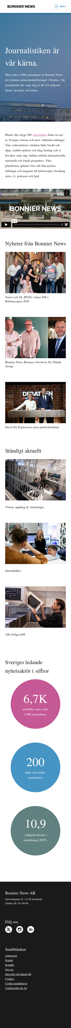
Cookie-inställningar (16, 983)
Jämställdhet (13, 571)
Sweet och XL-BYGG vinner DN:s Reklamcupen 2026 (27, 299)
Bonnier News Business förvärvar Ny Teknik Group (33, 364)
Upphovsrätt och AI (16, 988)
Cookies (9, 979)
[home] (20, 6)
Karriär (9, 960)
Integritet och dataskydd (18, 974)
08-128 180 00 (21, 903)
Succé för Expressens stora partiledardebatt (32, 427)
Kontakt (9, 965)
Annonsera (11, 955)
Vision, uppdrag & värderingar (24, 507)
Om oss (9, 969)
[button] (60, 6)
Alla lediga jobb (15, 634)
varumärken (39, 135)
